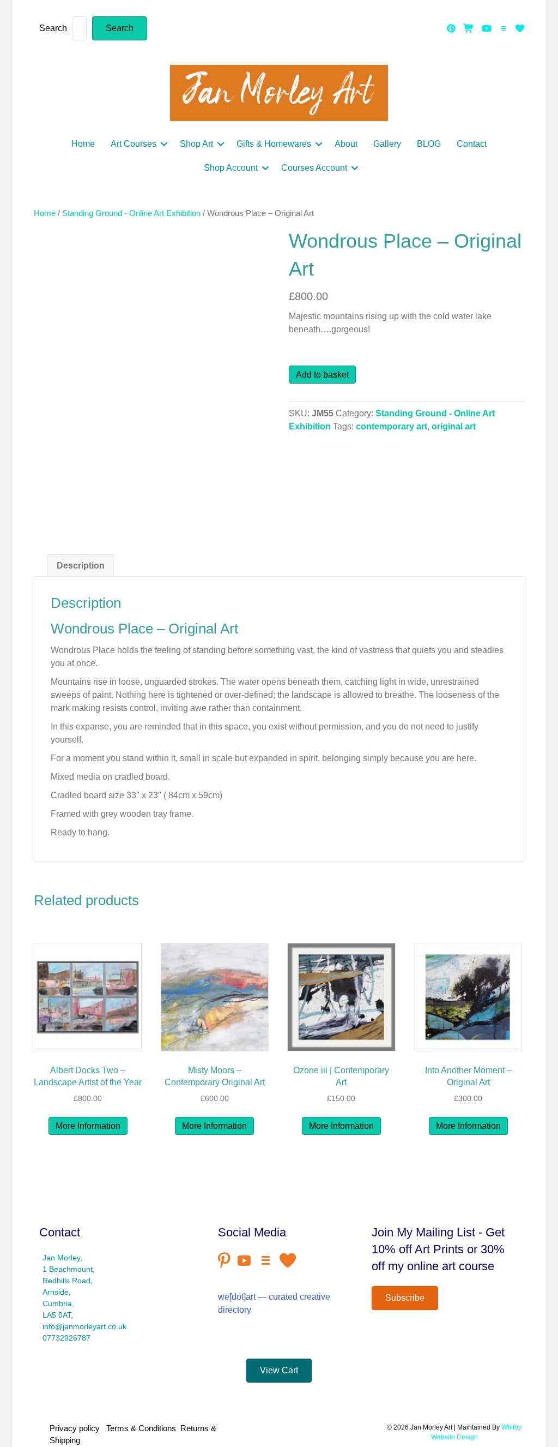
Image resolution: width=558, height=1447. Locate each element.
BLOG (429, 143)
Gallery (387, 143)
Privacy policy (77, 1428)
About (346, 143)
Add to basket (322, 374)
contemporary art (391, 426)
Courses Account (314, 167)
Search (53, 28)
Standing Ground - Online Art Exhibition (131, 213)
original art (454, 426)
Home (83, 143)
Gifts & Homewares (273, 143)
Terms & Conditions (141, 1428)
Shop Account (231, 167)
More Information (88, 1126)
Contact (472, 143)
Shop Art (196, 143)
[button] (119, 28)
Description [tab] (81, 565)
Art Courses (133, 143)
